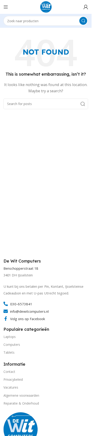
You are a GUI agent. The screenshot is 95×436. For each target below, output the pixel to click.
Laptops (9, 336)
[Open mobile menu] (5, 7)
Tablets (9, 352)
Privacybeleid (13, 379)
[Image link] (20, 429)
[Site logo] (46, 6)
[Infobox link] (22, 261)
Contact (9, 371)
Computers (11, 344)
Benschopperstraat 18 (20, 268)
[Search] (83, 21)
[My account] (85, 7)
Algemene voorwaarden (21, 395)
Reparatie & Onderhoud (21, 403)
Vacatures (10, 387)
